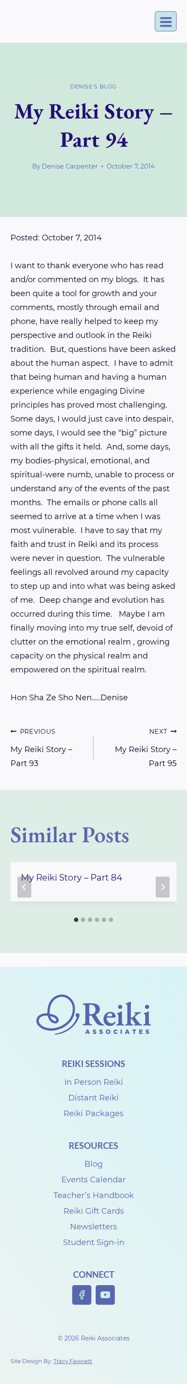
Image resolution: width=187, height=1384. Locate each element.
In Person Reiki (93, 1082)
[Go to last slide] (24, 887)
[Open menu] (166, 21)
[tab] (76, 920)
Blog (93, 1164)
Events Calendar (93, 1180)
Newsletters (93, 1227)
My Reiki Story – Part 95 (146, 748)
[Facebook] (82, 1295)
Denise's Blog (93, 86)
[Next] (163, 887)
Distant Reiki (93, 1098)
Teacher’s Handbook (93, 1195)
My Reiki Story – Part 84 (71, 877)
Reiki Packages (93, 1113)
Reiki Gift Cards (93, 1211)
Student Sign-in (93, 1242)
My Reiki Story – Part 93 (41, 748)
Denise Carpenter (70, 166)
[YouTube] (105, 1295)
